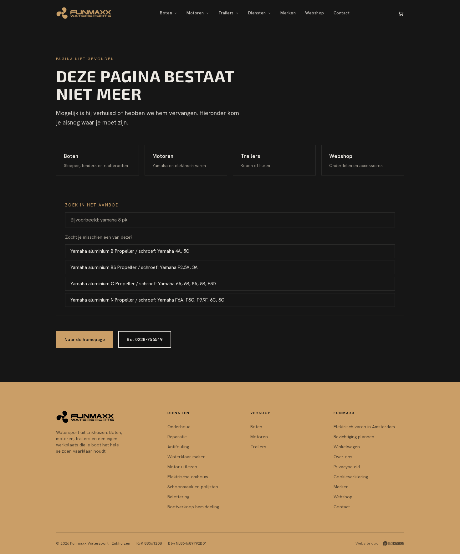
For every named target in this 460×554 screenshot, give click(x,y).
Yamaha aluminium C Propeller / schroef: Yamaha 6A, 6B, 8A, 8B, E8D (143, 284)
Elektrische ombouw (187, 477)
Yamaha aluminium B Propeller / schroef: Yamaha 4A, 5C (129, 251)
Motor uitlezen (182, 467)
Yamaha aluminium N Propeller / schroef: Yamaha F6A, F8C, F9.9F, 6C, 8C (147, 300)
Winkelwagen (347, 447)
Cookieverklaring (351, 477)
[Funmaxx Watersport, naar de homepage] (84, 13)
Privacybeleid (347, 467)
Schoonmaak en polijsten (192, 487)
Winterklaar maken (186, 457)
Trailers (226, 13)
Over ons (343, 457)
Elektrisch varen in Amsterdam (364, 426)
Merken (288, 13)
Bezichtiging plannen (354, 437)
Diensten (257, 13)
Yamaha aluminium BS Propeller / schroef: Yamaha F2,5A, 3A (134, 267)
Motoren (195, 13)
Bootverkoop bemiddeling (193, 507)
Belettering (178, 497)
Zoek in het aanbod (92, 205)
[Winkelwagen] (401, 13)
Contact (342, 13)
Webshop (314, 13)
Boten (166, 13)
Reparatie (177, 437)
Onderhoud (179, 426)
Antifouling (178, 447)
